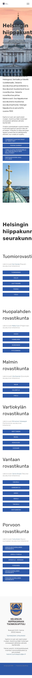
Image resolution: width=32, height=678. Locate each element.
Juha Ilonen (16, 539)
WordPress (25, 665)
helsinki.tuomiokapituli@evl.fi (16, 654)
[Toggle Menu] (28, 4)
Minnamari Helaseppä (19, 421)
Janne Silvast (16, 474)
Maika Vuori (16, 326)
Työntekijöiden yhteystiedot (16, 636)
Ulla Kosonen (16, 376)
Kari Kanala (16, 264)
